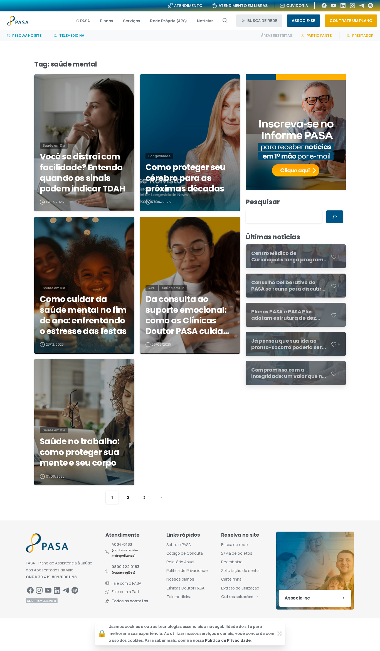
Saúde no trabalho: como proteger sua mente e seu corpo (79, 452)
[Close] (279, 633)
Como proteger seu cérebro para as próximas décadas (185, 178)
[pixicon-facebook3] (30, 590)
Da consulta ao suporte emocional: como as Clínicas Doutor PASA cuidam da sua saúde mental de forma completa (188, 315)
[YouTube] (333, 5)
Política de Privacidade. (228, 640)
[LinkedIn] (343, 5)
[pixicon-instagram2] (39, 590)
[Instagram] (352, 5)
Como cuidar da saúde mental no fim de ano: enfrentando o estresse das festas (83, 315)
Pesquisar (263, 202)
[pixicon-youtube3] (48, 590)
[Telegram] (362, 5)
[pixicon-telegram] (65, 590)
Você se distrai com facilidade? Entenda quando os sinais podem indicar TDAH (82, 172)
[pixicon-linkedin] (57, 590)
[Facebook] (324, 5)
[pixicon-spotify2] (74, 590)
